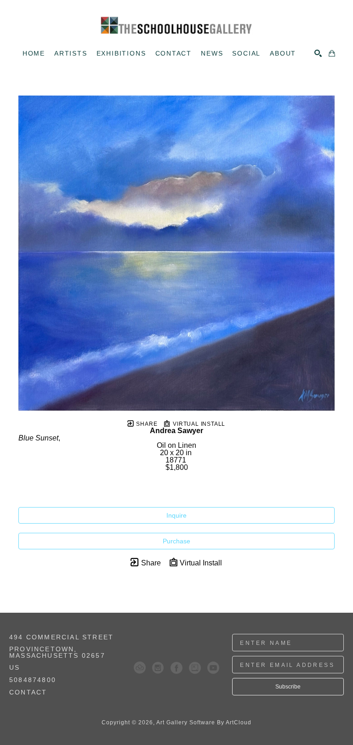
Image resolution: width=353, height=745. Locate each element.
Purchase (176, 541)
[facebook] (176, 668)
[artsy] (195, 668)
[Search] (318, 53)
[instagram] (158, 668)
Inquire (176, 515)
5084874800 (32, 680)
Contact (28, 692)
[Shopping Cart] (332, 53)
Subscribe (288, 686)
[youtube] (213, 668)
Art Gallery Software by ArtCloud (203, 722)
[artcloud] (140, 668)
